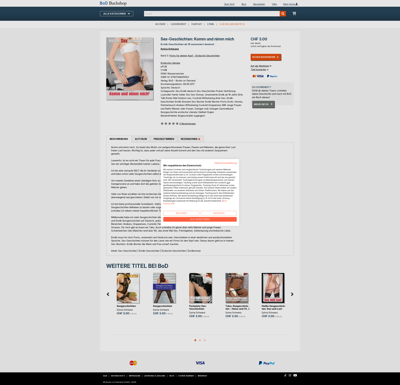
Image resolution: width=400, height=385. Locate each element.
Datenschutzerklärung (226, 163)
